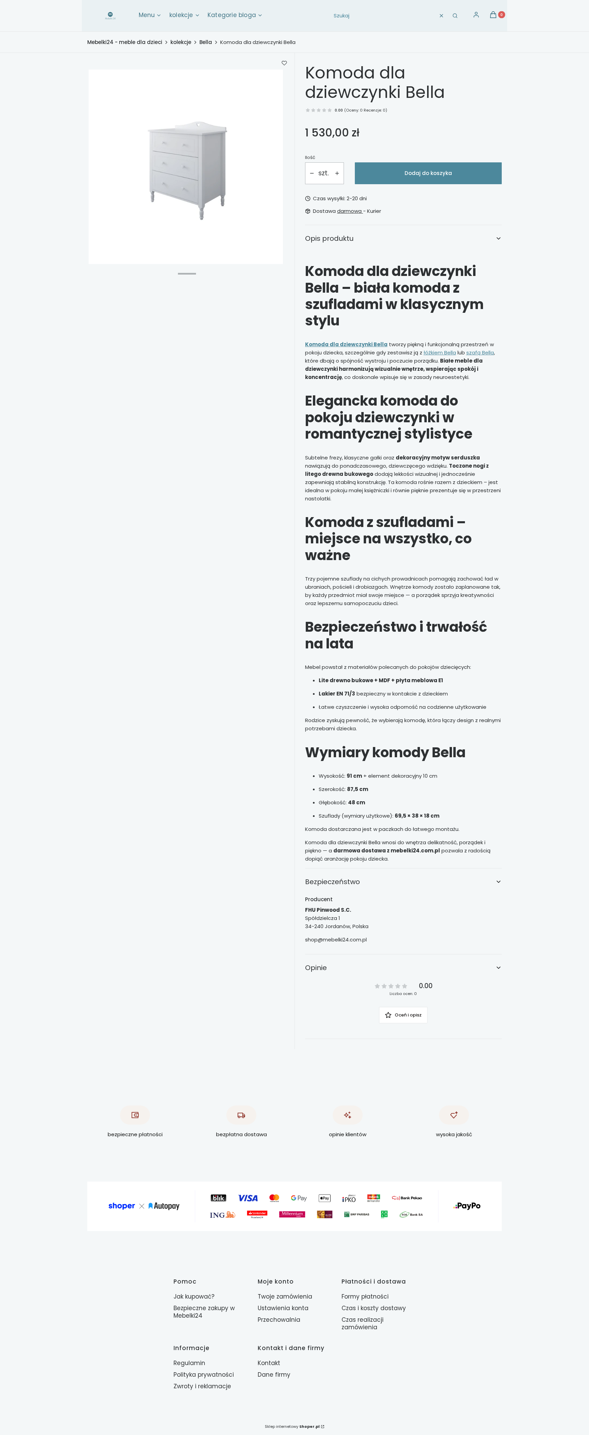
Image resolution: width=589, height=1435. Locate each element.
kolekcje (180, 42)
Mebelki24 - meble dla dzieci (124, 42)
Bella (205, 42)
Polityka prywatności (203, 1375)
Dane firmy (274, 1375)
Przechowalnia (279, 1320)
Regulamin (189, 1363)
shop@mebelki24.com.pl (336, 939)
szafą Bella (480, 352)
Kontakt (269, 1363)
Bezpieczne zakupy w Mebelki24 (204, 1312)
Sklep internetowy (292, 1426)
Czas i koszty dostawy (374, 1308)
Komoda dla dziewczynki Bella (346, 344)
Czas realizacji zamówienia (362, 1323)
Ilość (310, 157)
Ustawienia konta (283, 1308)
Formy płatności (365, 1296)
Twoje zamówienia (285, 1296)
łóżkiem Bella (440, 352)
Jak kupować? (193, 1296)
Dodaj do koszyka (428, 173)
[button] (455, 16)
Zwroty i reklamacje (202, 1386)
